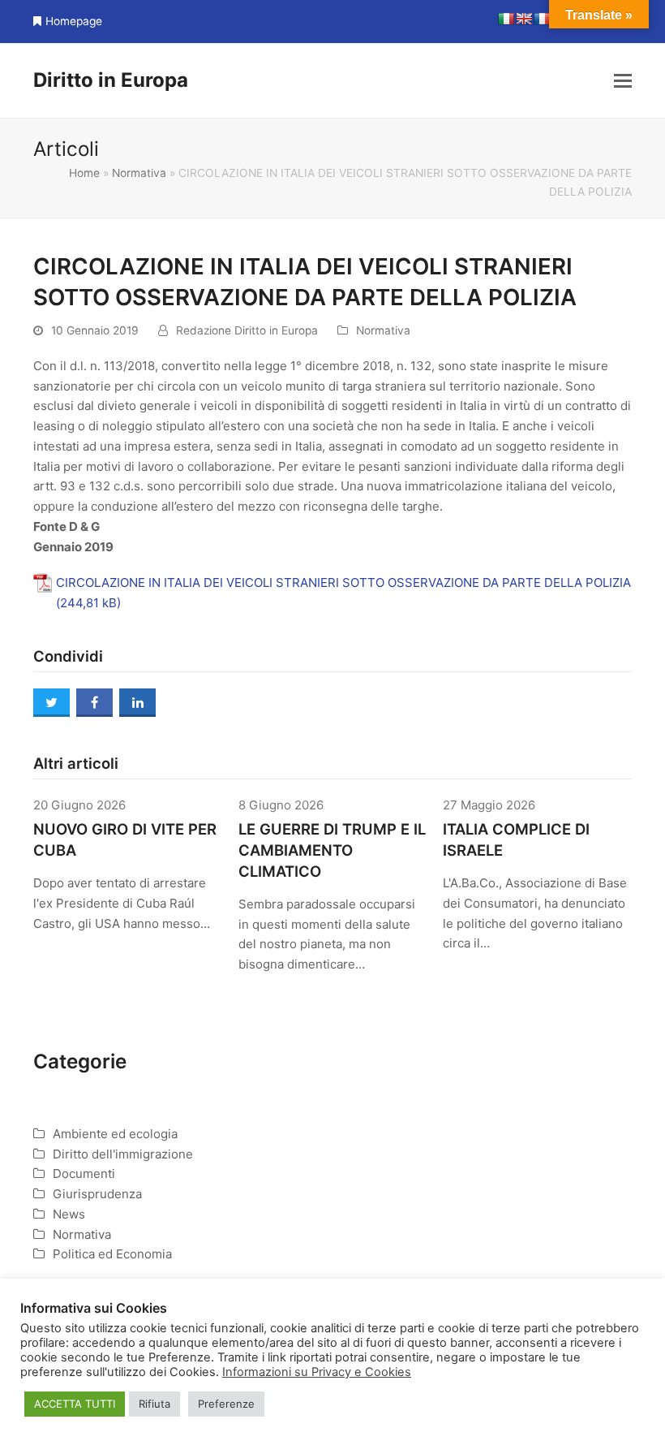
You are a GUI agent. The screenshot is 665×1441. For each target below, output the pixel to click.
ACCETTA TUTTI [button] (74, 1403)
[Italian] (506, 18)
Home (84, 172)
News (69, 1214)
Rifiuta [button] (154, 1403)
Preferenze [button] (226, 1403)
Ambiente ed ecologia (115, 1133)
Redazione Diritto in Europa (247, 330)
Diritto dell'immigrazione (123, 1154)
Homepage (73, 21)
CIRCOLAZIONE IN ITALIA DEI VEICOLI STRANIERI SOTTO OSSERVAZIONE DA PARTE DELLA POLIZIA (343, 582)
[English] (524, 18)
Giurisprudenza (97, 1194)
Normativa (139, 172)
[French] (542, 18)
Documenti (84, 1173)
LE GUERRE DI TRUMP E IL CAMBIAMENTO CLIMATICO (332, 850)
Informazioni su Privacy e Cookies (316, 1372)
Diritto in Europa (110, 80)
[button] (623, 80)
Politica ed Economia (112, 1254)
